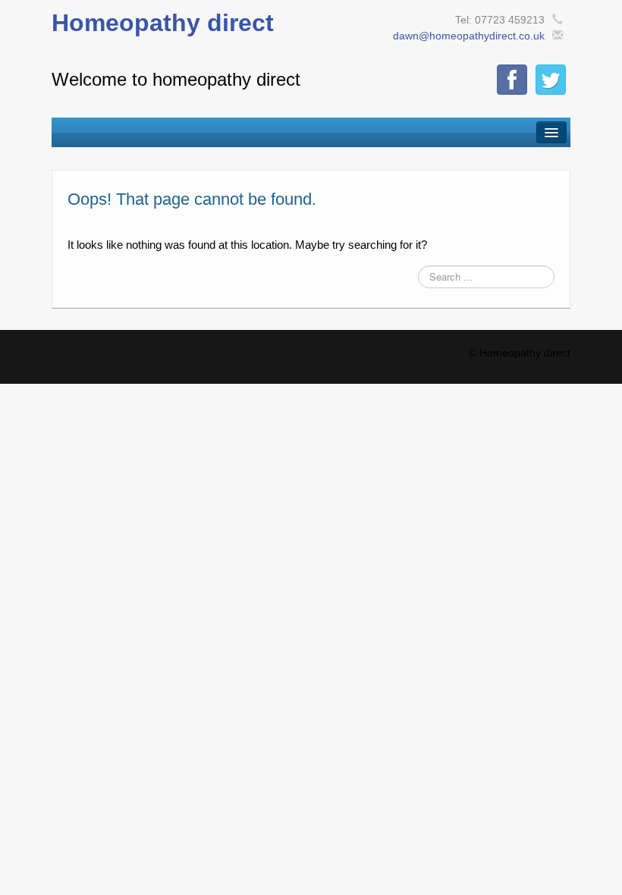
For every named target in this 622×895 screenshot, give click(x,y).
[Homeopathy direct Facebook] (512, 79)
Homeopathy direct (163, 22)
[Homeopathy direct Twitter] (551, 79)
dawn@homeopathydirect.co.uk (469, 36)
